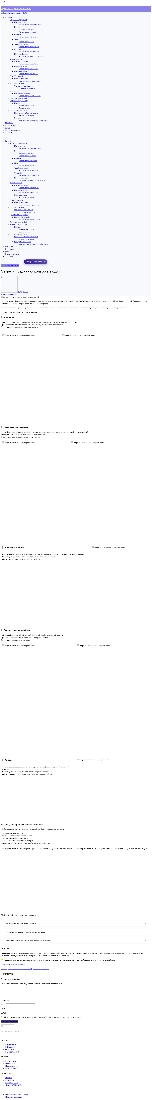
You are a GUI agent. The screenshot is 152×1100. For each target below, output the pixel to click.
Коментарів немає (8, 294)
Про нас (8, 1078)
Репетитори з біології (28, 37)
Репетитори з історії (27, 32)
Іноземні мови (16, 59)
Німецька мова (20, 66)
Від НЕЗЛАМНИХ (12, 1052)
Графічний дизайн (22, 93)
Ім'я (3, 1004)
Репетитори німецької (28, 69)
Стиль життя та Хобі (18, 98)
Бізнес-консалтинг (26, 105)
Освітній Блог (11, 1049)
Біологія (17, 34)
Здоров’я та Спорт (17, 83)
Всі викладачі (10, 1047)
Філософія (18, 49)
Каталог (8, 17)
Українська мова (21, 44)
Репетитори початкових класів (32, 56)
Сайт (3, 1013)
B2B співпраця (11, 1082)
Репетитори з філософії (29, 51)
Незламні (9, 123)
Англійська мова (21, 61)
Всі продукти (10, 1044)
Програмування (21, 78)
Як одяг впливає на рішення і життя (13, 964)
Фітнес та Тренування (23, 86)
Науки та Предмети (18, 20)
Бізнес (17, 103)
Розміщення (10, 1061)
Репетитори (10, 125)
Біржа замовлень (12, 130)
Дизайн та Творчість (19, 91)
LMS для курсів (11, 1068)
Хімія (16, 39)
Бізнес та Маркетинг (18, 101)
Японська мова (20, 71)
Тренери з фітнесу (27, 88)
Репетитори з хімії (26, 42)
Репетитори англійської (29, 64)
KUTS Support (23, 292)
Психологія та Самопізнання (26, 113)
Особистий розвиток (19, 110)
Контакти (9, 1080)
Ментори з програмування (30, 81)
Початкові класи (21, 54)
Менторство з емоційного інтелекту (34, 120)
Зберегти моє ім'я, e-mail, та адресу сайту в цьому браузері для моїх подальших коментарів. (42, 1017)
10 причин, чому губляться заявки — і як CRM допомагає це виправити (25, 969)
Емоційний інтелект (22, 118)
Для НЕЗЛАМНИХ (13, 1085)
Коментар (6, 1000)
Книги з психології (26, 115)
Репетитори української (29, 47)
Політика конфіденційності (16, 1094)
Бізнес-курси (24, 108)
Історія (17, 27)
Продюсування (11, 1066)
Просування (10, 1063)
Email (3, 1009)
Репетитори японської (28, 74)
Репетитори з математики (30, 24)
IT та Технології (16, 76)
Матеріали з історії (26, 29)
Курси (7, 127)
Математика (19, 22)
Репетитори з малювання (30, 96)
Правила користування (15, 1097)
